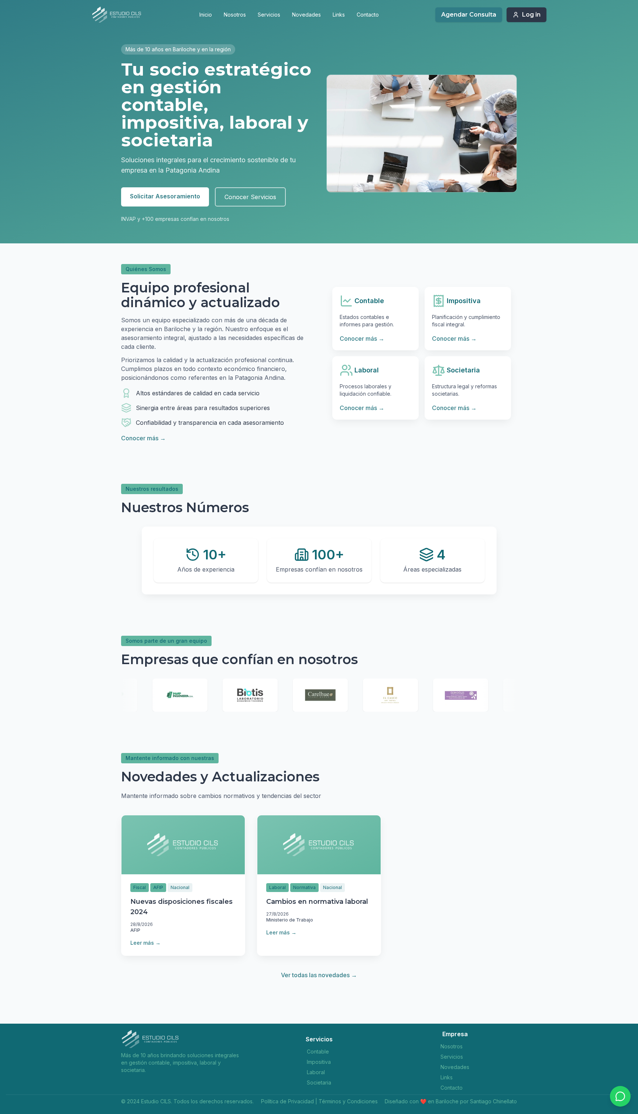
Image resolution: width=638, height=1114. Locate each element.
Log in (531, 14)
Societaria (319, 1082)
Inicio (205, 14)
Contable (318, 1051)
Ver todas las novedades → (319, 975)
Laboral (316, 1072)
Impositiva (319, 1062)
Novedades (306, 14)
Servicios (269, 14)
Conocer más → (143, 438)
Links (339, 14)
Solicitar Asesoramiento (165, 196)
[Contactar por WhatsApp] (620, 1096)
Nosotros (235, 14)
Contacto (368, 14)
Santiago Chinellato (493, 1101)
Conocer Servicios (250, 197)
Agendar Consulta (468, 14)
